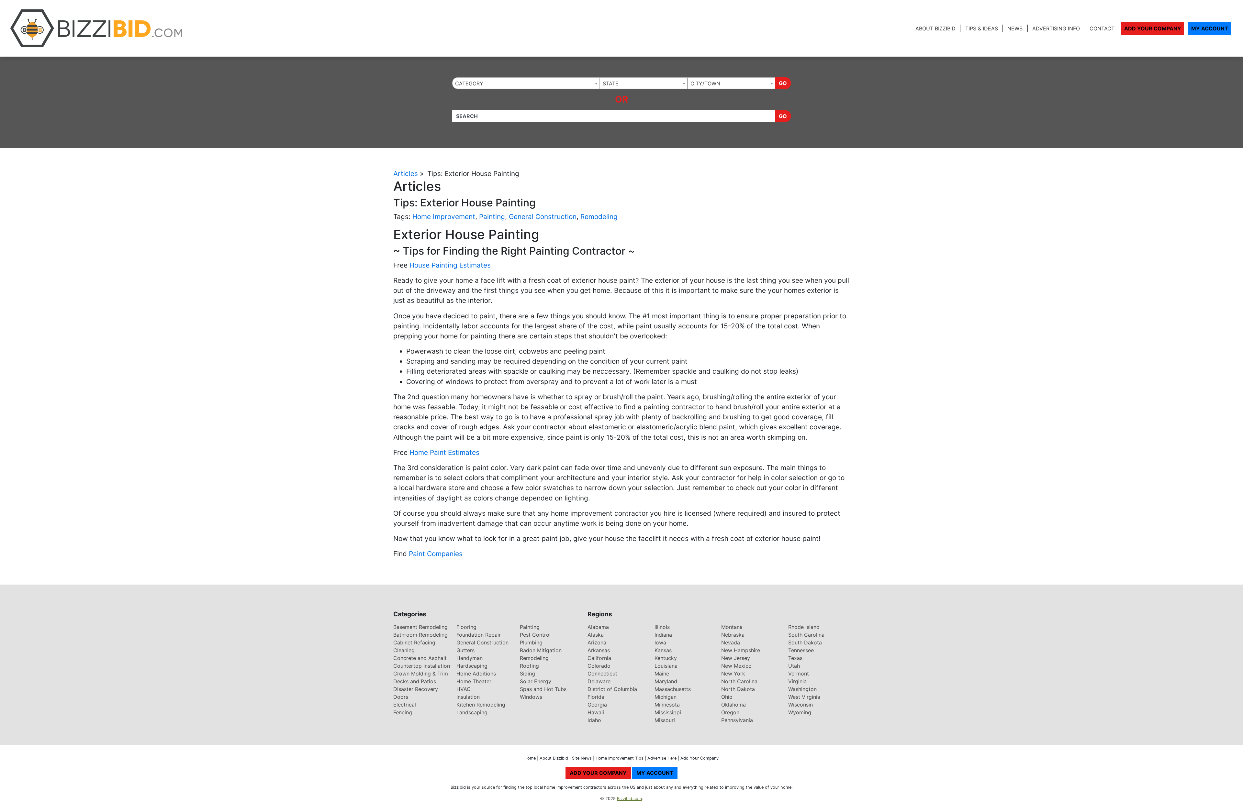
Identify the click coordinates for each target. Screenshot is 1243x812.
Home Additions (476, 673)
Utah (794, 666)
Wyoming (799, 712)
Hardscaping (471, 666)
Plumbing (531, 642)
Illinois (662, 627)
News (1015, 28)
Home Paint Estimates (444, 452)
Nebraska (733, 634)
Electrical (404, 704)
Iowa (660, 642)
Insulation (468, 697)
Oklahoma (733, 704)
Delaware (599, 681)
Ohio (727, 697)
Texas (795, 658)
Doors (400, 697)
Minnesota (667, 704)
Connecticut (602, 673)
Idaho (594, 720)
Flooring (466, 627)
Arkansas (599, 650)
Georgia (597, 704)
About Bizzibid (935, 28)
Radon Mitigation (541, 650)
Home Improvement (443, 217)
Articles (405, 174)
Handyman (469, 658)
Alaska (596, 634)
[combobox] (526, 83)
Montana (732, 627)
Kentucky (666, 658)
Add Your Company (1152, 28)
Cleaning (404, 650)
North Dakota (738, 689)
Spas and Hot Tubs (543, 689)
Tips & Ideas (981, 28)
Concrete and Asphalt (420, 658)
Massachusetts (673, 689)
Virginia (797, 681)
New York (733, 673)
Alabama (598, 627)
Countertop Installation (421, 666)
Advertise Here (662, 758)
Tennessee (801, 650)
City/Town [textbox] (705, 83)
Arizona (597, 642)
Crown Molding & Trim (420, 673)
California (599, 658)
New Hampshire (740, 650)
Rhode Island (804, 627)
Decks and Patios (414, 681)
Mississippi (668, 712)
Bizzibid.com (629, 798)
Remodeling (599, 217)
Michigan (666, 697)
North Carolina (739, 681)
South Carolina (806, 634)
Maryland (666, 681)
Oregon (730, 712)
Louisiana (666, 666)
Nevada (730, 642)
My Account (1209, 28)
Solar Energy (535, 681)
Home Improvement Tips (620, 758)
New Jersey (735, 658)
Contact (1102, 28)
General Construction (543, 217)
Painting (492, 217)
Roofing (529, 666)
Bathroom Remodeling (420, 634)
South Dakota (805, 642)
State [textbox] (611, 83)
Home (530, 758)
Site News (582, 758)
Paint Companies (436, 554)
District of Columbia (612, 689)
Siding (527, 673)
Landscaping (471, 712)
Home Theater (473, 681)
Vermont (798, 673)
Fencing (402, 712)
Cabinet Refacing (414, 642)
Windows (531, 697)
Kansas (663, 650)
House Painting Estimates (450, 265)
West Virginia (804, 697)
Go (783, 83)
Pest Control (535, 634)
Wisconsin (800, 704)
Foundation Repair (478, 634)
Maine (662, 673)
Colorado (599, 666)
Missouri (665, 720)
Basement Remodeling (420, 627)
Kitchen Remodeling (480, 704)
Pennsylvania (737, 720)
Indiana (663, 634)
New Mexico (736, 666)
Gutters (465, 650)
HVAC (463, 689)
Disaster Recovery (415, 689)
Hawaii (596, 712)
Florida (596, 697)
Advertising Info (1056, 28)
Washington (802, 689)
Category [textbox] (469, 83)
